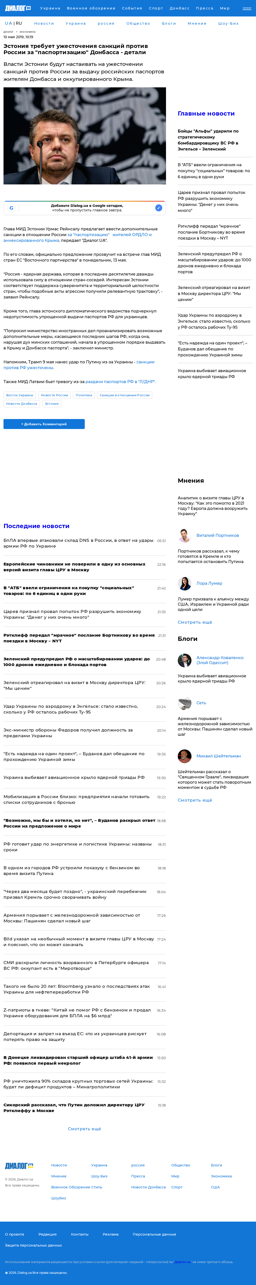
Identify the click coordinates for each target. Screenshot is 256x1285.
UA (8, 23)
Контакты (79, 1234)
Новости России (54, 395)
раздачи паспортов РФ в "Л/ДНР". (121, 381)
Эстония (51, 404)
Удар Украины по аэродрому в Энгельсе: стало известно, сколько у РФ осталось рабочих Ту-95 (214, 321)
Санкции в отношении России (125, 395)
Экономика (28, 32)
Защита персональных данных (33, 1245)
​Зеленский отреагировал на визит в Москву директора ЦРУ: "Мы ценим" (214, 293)
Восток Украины (19, 395)
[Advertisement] (85, 473)
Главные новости (206, 113)
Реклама (110, 1234)
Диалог (9, 32)
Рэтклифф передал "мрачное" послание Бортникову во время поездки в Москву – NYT (211, 232)
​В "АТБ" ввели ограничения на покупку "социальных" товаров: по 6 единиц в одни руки (214, 170)
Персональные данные (154, 1234)
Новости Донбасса (21, 404)
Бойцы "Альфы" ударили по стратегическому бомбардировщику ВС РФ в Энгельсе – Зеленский (208, 140)
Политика (84, 395)
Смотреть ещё (84, 1129)
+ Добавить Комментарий (44, 424)
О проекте (14, 1234)
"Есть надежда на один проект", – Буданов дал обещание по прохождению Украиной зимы (212, 349)
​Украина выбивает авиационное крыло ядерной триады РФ (74, 777)
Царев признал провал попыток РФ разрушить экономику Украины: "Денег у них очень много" (212, 201)
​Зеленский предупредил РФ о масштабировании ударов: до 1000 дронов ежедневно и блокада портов (214, 263)
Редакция (47, 1234)
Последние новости (37, 526)
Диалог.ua (182, 1262)
